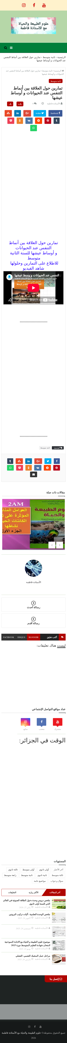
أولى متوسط (28, 869)
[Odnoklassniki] (20, 121)
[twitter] (47, 461)
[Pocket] (10, 121)
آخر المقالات (54, 892)
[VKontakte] (29, 121)
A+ (20, 104)
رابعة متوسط (10, 875)
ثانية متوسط (56, 81)
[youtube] (44, 3)
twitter (38, 113)
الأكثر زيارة (33, 892)
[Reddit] (38, 121)
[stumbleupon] (8, 113)
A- (10, 104)
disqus (21, 637)
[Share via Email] (33, 474)
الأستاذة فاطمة (53, 103)
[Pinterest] (47, 121)
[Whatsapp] (33, 128)
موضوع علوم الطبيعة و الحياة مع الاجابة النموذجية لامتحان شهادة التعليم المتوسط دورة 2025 (27, 943)
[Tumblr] (57, 121)
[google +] (27, 113)
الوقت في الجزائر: (42, 740)
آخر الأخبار (58, 869)
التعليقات (12, 892)
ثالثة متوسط (57, 875)
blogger (33, 637)
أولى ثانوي (44, 869)
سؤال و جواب (57, 880)
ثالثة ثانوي (13, 869)
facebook (55, 113)
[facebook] (34, 3)
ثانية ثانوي (42, 875)
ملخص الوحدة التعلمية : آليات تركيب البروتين (29, 914)
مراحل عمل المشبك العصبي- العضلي (33, 955)
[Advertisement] (33, 158)
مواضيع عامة (40, 880)
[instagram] (24, 3)
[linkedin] (17, 113)
